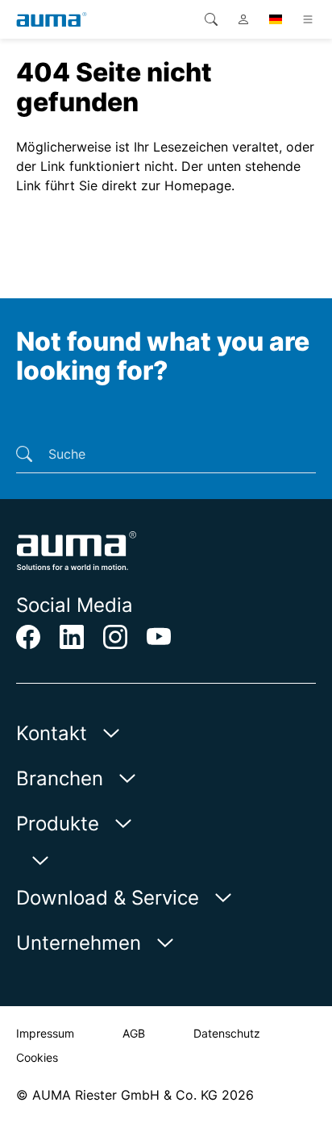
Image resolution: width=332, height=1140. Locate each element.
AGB (133, 1033)
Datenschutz (226, 1033)
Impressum (45, 1033)
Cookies (37, 1057)
